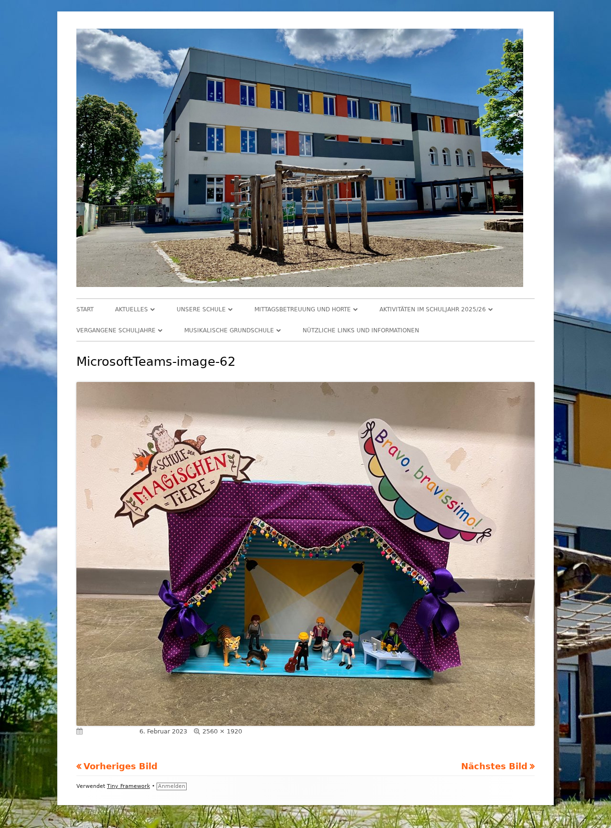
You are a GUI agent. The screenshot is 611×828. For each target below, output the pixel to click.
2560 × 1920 (222, 731)
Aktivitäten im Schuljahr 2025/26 (432, 309)
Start (85, 309)
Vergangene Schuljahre (116, 330)
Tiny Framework (128, 786)
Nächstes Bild (494, 766)
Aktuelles (131, 309)
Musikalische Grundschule (229, 330)
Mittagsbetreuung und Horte (302, 309)
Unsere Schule (201, 309)
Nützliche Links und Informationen (361, 330)
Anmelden (171, 786)
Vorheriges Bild (121, 766)
